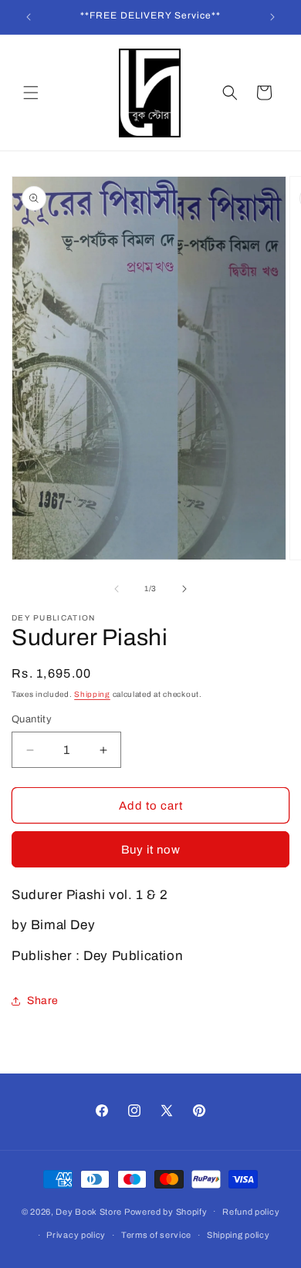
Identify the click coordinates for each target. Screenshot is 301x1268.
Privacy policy (76, 1234)
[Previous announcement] (29, 17)
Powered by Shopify (166, 1211)
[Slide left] (117, 589)
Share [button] (43, 1000)
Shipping (92, 694)
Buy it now (151, 850)
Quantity (32, 719)
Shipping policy (238, 1234)
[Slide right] (184, 589)
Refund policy (250, 1211)
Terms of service (156, 1234)
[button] (31, 93)
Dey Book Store (89, 1211)
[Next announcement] (272, 17)
